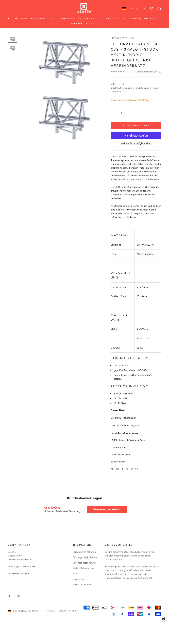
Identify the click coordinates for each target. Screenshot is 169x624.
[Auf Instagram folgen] (18, 596)
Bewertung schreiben (106, 509)
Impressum (78, 579)
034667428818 (27, 566)
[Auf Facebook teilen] (122, 469)
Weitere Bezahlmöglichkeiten (136, 143)
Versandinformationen (84, 551)
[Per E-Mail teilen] (136, 469)
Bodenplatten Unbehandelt (81, 18)
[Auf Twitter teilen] (127, 469)
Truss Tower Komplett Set (142, 18)
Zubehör (77, 23)
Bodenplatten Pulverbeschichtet (32, 18)
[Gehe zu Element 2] (12, 48)
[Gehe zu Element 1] (12, 39)
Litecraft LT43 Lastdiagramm (125, 425)
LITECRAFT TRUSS (122, 38)
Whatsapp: (14, 566)
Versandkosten (129, 87)
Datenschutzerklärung (84, 562)
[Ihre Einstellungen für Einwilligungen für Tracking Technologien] (163, 618)
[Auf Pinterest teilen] (132, 469)
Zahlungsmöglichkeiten (84, 557)
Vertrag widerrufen (82, 584)
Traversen (111, 18)
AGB (74, 573)
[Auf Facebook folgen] (9, 596)
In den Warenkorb (136, 125)
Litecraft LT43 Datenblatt (123, 417)
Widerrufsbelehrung (83, 568)
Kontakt (92, 23)
